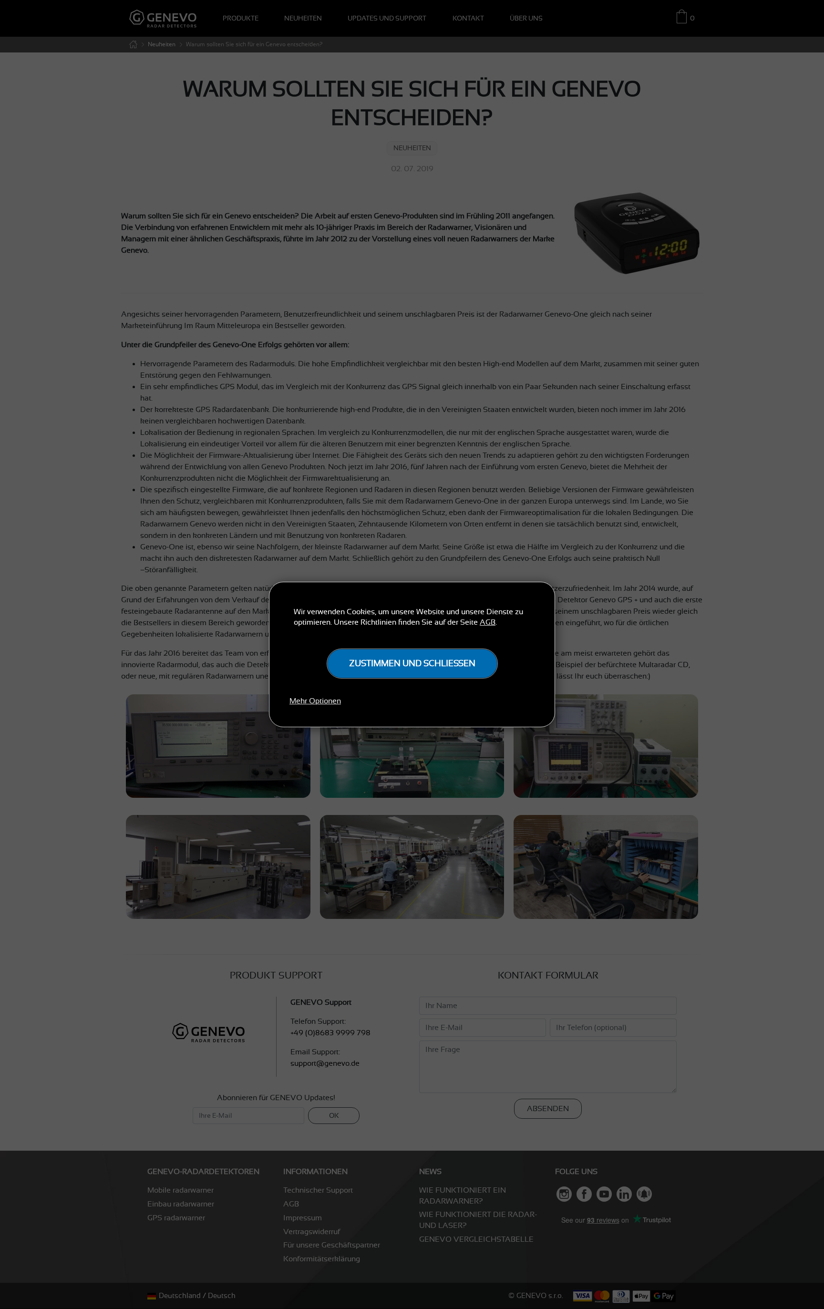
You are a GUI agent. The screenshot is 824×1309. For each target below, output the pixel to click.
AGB (487, 622)
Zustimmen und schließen (412, 663)
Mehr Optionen (315, 701)
